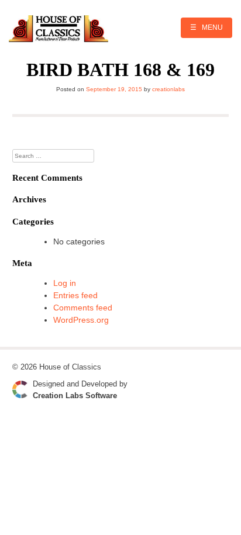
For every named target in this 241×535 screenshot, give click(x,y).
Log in (64, 283)
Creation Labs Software (75, 395)
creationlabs (168, 89)
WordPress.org (81, 320)
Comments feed (82, 307)
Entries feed (75, 295)
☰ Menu (206, 27)
